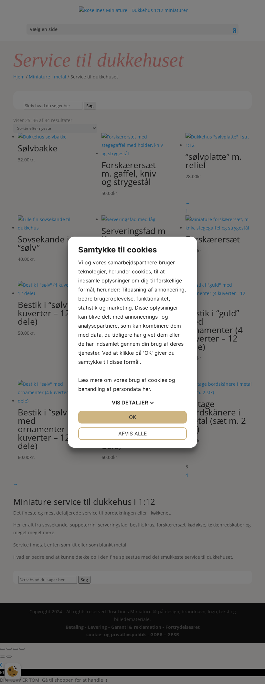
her (146, 389)
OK (132, 417)
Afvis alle (132, 433)
